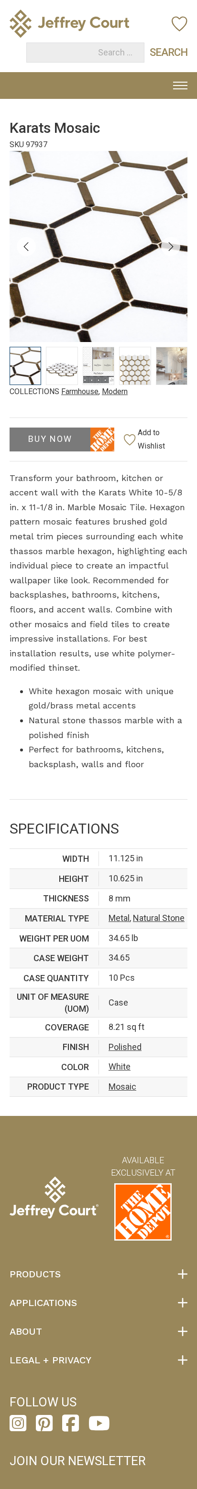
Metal (119, 918)
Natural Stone (159, 918)
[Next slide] (170, 246)
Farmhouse (79, 391)
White (120, 1066)
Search (159, 52)
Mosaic (122, 1087)
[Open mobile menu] (180, 85)
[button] (25, 366)
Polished (125, 1047)
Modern (115, 391)
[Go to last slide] (26, 246)
